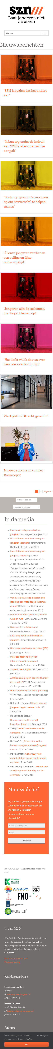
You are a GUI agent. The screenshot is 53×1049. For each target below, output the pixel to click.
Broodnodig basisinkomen (23, 627)
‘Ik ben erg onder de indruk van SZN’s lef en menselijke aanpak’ (24, 146)
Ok (26, 1044)
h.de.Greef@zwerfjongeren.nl (20, 1011)
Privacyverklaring (12, 962)
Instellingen (42, 1035)
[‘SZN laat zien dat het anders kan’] (26, 69)
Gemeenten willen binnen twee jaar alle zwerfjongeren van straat (28, 745)
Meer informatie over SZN (15, 958)
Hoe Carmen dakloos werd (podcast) (28, 690)
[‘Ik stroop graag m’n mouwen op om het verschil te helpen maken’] (26, 175)
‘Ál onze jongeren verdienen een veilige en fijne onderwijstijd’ (24, 257)
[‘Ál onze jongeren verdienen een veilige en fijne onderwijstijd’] (26, 231)
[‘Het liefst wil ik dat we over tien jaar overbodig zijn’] (26, 338)
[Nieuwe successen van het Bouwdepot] (26, 444)
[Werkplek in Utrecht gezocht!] (26, 392)
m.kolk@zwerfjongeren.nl (18, 994)
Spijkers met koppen (20, 669)
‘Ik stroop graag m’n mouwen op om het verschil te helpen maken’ (26, 201)
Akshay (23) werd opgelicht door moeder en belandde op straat (28, 758)
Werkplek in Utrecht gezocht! (26, 416)
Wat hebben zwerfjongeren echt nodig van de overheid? (29, 770)
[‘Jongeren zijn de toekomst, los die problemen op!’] (26, 287)
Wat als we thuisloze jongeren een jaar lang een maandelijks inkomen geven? (28, 602)
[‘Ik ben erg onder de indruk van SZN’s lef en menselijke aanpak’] (26, 120)
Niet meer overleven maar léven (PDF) (29, 648)
